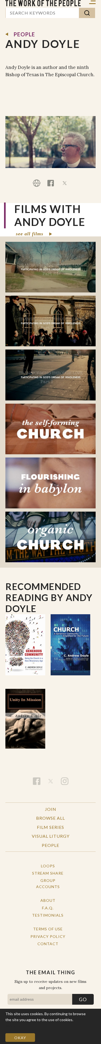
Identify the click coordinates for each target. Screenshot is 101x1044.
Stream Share (48, 873)
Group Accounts (48, 883)
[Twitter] (64, 183)
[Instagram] (64, 781)
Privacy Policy (47, 936)
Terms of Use (48, 929)
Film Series (50, 827)
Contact (47, 943)
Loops (48, 866)
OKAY (20, 1037)
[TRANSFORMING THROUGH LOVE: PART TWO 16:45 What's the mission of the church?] (50, 321)
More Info (14, 1026)
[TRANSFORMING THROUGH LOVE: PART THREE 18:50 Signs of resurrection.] (50, 267)
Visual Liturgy (50, 836)
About (47, 900)
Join (50, 809)
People (24, 34)
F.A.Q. (48, 908)
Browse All (50, 817)
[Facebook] (50, 183)
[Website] (37, 183)
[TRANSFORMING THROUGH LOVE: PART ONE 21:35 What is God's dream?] (50, 375)
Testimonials (48, 915)
